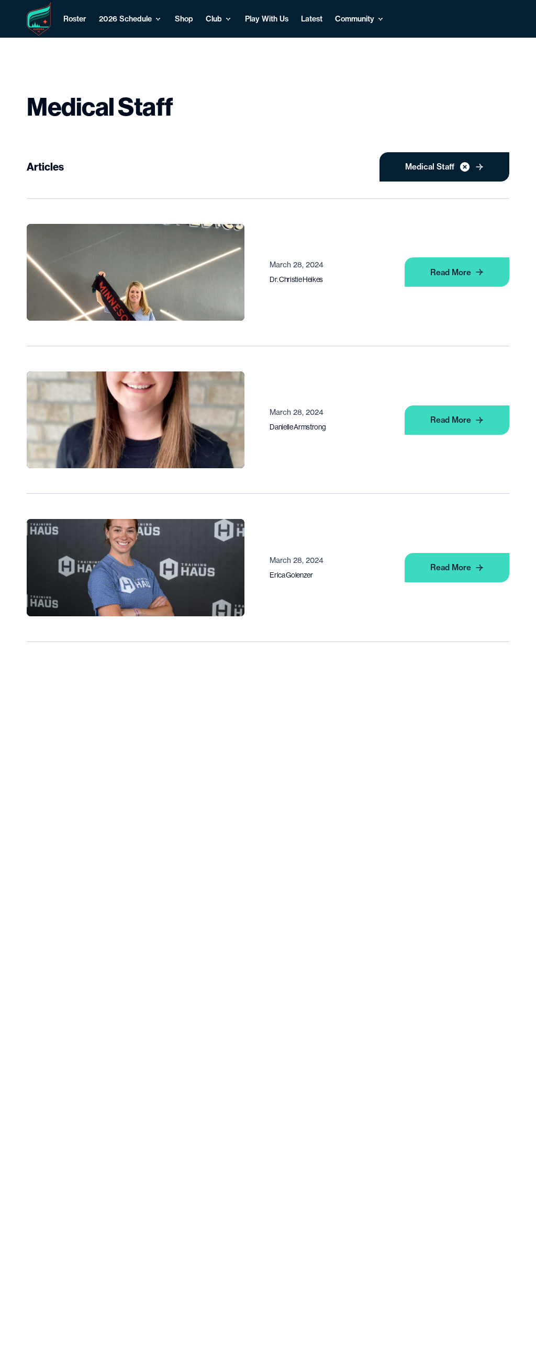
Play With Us (266, 19)
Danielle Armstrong (298, 427)
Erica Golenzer (291, 575)
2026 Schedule (125, 19)
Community (354, 19)
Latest (311, 19)
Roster (74, 19)
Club (214, 19)
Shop (184, 19)
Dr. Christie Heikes (296, 279)
